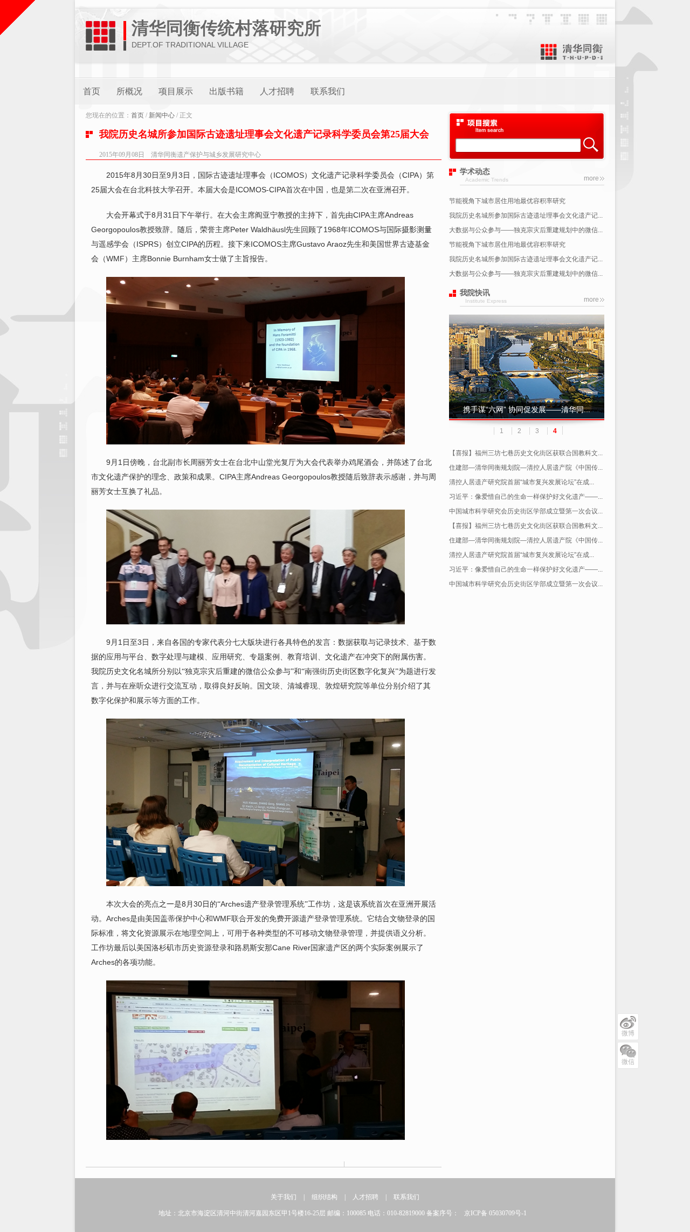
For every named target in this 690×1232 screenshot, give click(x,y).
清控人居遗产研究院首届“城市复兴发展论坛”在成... (521, 482)
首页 (91, 91)
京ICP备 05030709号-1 (495, 1213)
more (591, 178)
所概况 (129, 91)
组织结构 (324, 1197)
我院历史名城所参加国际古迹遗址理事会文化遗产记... (526, 215)
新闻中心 (162, 115)
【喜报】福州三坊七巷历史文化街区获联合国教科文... (526, 453)
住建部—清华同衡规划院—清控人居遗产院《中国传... (526, 467)
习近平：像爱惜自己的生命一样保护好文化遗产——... (526, 496)
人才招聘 (277, 91)
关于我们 (283, 1197)
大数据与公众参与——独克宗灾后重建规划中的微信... (526, 230)
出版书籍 (226, 91)
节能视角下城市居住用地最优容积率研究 (507, 201)
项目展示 (175, 91)
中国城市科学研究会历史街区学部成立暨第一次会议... (526, 511)
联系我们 (327, 91)
